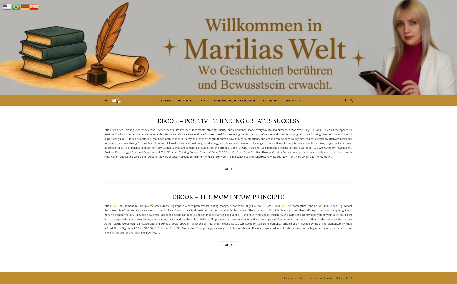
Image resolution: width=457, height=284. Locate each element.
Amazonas (292, 100)
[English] (7, 6)
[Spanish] (33, 6)
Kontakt (328, 278)
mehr (229, 169)
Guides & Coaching (193, 100)
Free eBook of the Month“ (235, 100)
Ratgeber (164, 100)
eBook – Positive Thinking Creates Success (228, 120)
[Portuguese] (16, 6)
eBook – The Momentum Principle (228, 196)
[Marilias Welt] (228, 47)
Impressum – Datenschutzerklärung (303, 278)
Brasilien (270, 100)
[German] (25, 6)
